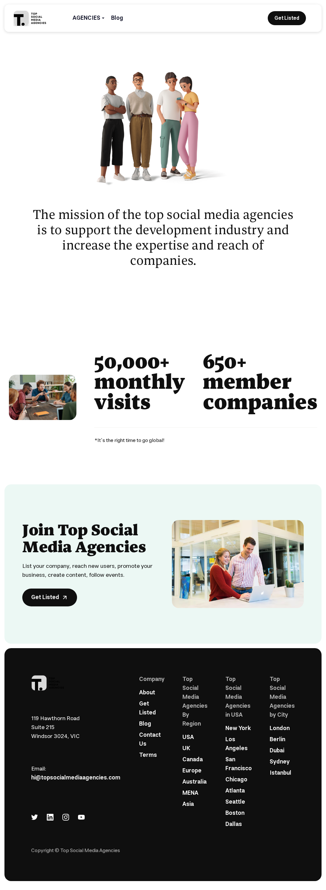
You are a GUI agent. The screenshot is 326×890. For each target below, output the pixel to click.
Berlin (277, 739)
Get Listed (147, 708)
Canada (192, 759)
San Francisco (238, 764)
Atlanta (235, 790)
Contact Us (150, 740)
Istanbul (280, 773)
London (280, 728)
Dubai (277, 750)
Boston (234, 813)
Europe (192, 770)
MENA (190, 793)
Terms (148, 755)
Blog (117, 18)
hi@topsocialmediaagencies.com (75, 778)
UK (186, 748)
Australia (194, 782)
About (147, 692)
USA (188, 737)
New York (238, 728)
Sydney (280, 761)
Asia (188, 804)
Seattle (235, 802)
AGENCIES (86, 18)
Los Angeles (236, 744)
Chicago (236, 779)
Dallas (233, 824)
